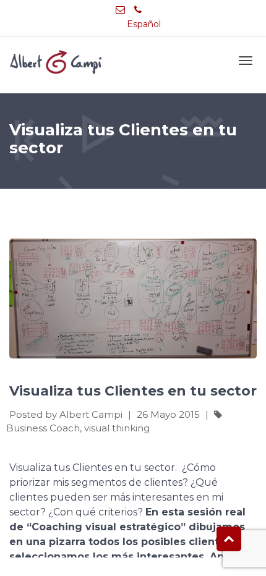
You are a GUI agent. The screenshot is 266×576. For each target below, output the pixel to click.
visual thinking (117, 428)
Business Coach (43, 428)
